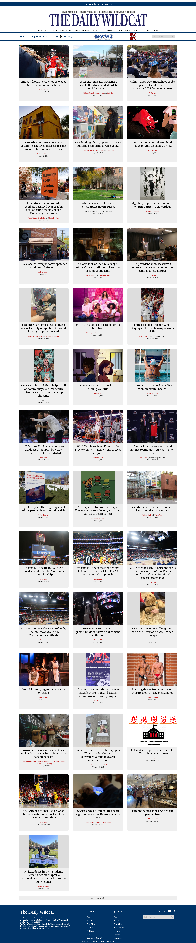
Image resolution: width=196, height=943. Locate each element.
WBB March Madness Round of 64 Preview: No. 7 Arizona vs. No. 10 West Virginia (98, 450)
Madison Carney (152, 393)
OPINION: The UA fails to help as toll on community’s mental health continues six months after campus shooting (43, 390)
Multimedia (124, 30)
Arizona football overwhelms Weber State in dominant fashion (43, 83)
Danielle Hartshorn (98, 518)
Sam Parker (98, 701)
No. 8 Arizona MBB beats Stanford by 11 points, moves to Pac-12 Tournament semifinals (43, 632)
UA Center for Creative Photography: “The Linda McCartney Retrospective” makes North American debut (98, 755)
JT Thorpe (152, 93)
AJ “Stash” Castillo (152, 211)
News (41, 30)
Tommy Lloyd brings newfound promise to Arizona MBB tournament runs (152, 450)
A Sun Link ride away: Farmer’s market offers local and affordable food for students (98, 85)
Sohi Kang (110, 93)
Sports (53, 30)
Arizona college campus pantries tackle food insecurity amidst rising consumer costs (43, 753)
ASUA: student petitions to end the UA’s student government (152, 752)
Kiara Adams (32, 218)
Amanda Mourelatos (35, 336)
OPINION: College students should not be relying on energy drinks (152, 144)
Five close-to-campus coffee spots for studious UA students (43, 265)
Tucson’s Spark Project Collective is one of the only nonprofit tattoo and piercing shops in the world (43, 328)
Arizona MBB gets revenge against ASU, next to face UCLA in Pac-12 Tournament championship (98, 571)
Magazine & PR (82, 30)
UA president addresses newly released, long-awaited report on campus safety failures (152, 267)
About (137, 30)
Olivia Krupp (98, 393)
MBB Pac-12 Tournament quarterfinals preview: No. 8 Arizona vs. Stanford (98, 632)
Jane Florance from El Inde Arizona (35, 761)
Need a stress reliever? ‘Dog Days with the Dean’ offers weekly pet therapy (152, 632)
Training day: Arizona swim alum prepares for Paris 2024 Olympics (152, 691)
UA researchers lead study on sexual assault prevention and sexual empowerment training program (98, 693)
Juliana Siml (146, 515)
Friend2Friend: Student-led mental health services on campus (152, 509)
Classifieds (152, 30)
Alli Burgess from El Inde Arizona (98, 333)
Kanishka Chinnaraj (43, 154)
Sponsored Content (94, 938)
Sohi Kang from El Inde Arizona (93, 93)
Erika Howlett (54, 218)
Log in (112, 941)
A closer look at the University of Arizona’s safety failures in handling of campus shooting (98, 267)
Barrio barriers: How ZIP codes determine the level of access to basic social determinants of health (44, 146)
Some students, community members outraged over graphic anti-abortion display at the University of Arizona (43, 208)
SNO (108, 941)
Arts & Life (65, 30)
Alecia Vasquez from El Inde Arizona (98, 822)
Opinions (108, 30)
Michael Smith (43, 90)
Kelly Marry (152, 150)
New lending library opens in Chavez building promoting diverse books (98, 144)
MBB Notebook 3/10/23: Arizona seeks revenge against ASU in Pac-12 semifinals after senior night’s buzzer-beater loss (152, 573)
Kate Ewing (41, 218)
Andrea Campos (43, 272)
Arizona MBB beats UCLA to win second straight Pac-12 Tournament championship (43, 571)
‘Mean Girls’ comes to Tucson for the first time (98, 326)
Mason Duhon (143, 336)
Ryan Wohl (43, 457)
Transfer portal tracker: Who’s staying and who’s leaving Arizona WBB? (152, 328)
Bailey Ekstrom (104, 275)
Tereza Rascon (152, 640)
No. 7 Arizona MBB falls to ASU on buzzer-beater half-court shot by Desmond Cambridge (44, 814)
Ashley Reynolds (152, 697)
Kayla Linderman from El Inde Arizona (98, 765)
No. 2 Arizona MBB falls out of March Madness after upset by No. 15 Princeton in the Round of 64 (43, 450)
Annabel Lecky (43, 886)
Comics (96, 30)
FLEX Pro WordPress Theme (95, 941)
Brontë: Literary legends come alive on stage (43, 691)
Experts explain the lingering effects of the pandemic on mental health (43, 509)
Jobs (88, 934)
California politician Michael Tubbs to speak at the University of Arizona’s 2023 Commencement (152, 85)
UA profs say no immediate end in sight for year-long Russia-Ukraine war (98, 814)
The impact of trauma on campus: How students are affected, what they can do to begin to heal (98, 510)
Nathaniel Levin (98, 457)
